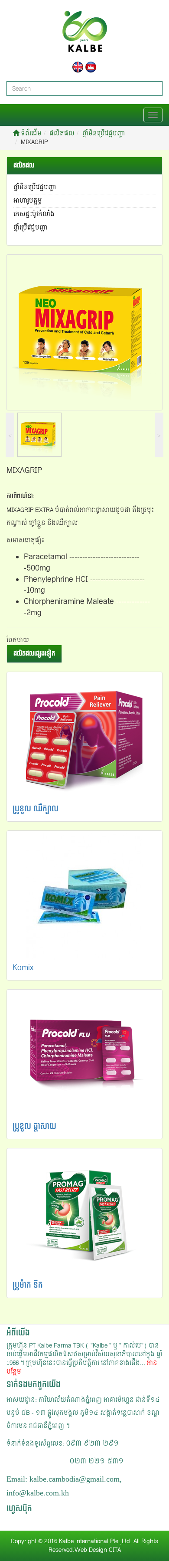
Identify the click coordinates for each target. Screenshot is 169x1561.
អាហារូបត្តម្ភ (27, 200)
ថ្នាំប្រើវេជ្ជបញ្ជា (30, 227)
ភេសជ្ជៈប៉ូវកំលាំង (34, 214)
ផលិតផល (62, 133)
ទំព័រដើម (30, 133)
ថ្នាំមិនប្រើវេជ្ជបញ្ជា (103, 133)
